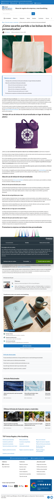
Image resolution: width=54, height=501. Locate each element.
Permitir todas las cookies (44, 261)
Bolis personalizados (40, 439)
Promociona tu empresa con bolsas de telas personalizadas (18, 93)
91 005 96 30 (6, 466)
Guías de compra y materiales (11, 22)
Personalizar (26, 261)
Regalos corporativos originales (26, 449)
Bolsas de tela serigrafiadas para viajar (16, 87)
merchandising (42, 170)
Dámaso (8, 32)
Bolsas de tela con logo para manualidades (17, 89)
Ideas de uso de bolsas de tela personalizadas (15, 83)
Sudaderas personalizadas (8, 453)
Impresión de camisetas (8, 444)
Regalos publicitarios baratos (9, 449)
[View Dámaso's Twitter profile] (12, 283)
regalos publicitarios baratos (24, 266)
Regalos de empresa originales (43, 441)
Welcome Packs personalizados (43, 444)
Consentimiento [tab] (9, 242)
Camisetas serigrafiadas (24, 441)
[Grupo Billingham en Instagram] (48, 497)
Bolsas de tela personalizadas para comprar (17, 85)
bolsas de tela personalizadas (11, 109)
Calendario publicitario (8, 441)
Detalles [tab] (27, 242)
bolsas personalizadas (18, 180)
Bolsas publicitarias (23, 439)
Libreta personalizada (24, 446)
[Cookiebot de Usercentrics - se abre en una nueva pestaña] (46, 239)
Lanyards (21, 444)
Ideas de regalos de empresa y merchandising (31, 8)
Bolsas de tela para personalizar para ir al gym (18, 91)
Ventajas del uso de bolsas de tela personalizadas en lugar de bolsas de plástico (23, 80)
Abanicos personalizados (8, 439)
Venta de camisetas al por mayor (10, 446)
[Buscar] (33, 13)
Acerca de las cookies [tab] (45, 242)
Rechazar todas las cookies (10, 261)
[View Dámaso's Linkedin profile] (12, 286)
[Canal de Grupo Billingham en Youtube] (51, 497)
